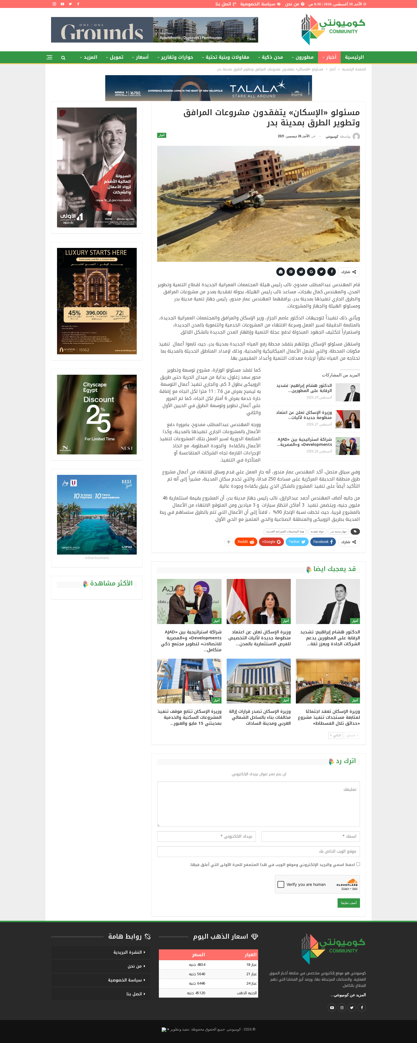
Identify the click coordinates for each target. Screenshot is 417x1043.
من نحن (292, 4)
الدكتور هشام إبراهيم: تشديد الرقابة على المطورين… (304, 388)
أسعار (142, 57)
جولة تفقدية (317, 531)
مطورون (305, 57)
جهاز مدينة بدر (338, 531)
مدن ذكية (272, 57)
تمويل (116, 57)
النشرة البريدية (127, 952)
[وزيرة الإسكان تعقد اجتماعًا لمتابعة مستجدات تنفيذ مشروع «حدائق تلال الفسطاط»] (328, 681)
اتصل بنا (223, 4)
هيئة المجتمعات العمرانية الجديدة (285, 531)
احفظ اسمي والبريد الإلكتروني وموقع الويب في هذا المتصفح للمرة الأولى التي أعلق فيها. (272, 865)
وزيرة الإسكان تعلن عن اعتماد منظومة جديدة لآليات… (304, 415)
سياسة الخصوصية (257, 4)
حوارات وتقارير (177, 57)
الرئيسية (354, 57)
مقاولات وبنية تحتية (227, 57)
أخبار (331, 57)
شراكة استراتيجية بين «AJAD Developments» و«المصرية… (304, 442)
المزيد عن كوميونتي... (348, 995)
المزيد (90, 57)
